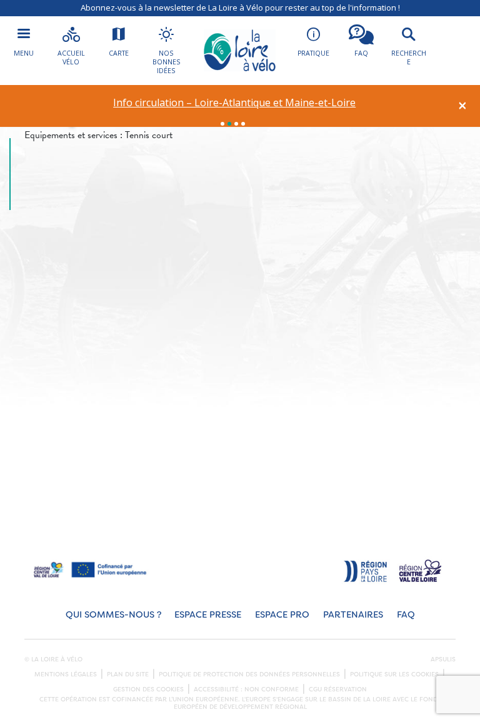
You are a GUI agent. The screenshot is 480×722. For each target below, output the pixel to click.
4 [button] (243, 124)
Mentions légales (65, 674)
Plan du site (128, 674)
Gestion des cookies (148, 689)
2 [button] (229, 124)
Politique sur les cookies (394, 674)
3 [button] (236, 124)
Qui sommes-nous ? (113, 614)
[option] (235, 103)
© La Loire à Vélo (53, 659)
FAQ (406, 614)
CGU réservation (338, 689)
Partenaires (353, 614)
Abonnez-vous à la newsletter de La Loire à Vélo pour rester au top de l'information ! (240, 7)
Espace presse (207, 614)
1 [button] (222, 124)
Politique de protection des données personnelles (249, 674)
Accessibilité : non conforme (246, 689)
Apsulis (443, 659)
